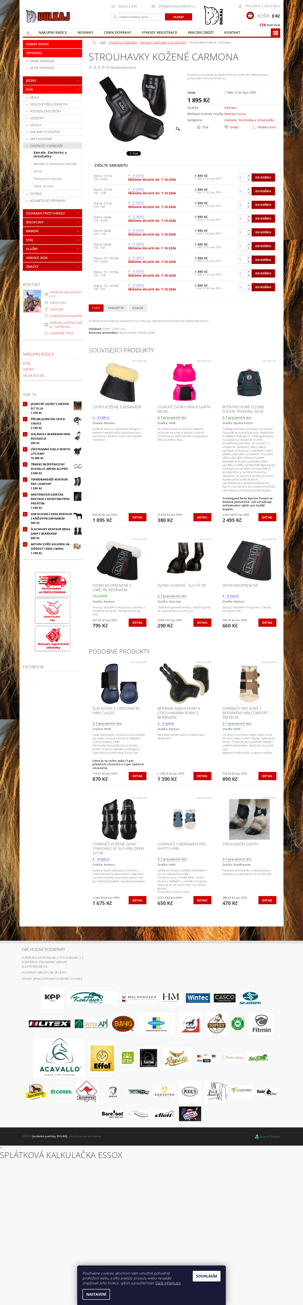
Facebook (57, 309)
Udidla (35, 125)
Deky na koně (41, 139)
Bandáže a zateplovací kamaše (55, 164)
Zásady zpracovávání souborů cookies (52, 979)
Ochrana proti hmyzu (45, 213)
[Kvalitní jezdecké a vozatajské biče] (238, 1023)
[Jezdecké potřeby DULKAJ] (48, 16)
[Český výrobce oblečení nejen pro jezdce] (49, 1023)
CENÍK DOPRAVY (117, 32)
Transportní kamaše (47, 179)
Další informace (168, 1283)
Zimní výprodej (42, 61)
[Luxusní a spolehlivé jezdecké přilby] (225, 998)
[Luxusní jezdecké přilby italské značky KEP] (52, 998)
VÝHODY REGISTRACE (159, 32)
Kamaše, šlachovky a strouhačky (50, 154)
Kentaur (230, 107)
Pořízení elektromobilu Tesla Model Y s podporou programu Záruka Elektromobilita (52, 962)
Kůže (27, 363)
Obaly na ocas (43, 186)
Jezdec (31, 80)
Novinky (85, 32)
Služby (32, 249)
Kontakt (232, 32)
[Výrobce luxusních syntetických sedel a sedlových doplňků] (198, 998)
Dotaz (234, 127)
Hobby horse (37, 44)
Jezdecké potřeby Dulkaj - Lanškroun (66, 324)
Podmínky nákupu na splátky (44, 972)
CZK (263, 25)
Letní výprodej (42, 68)
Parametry (116, 308)
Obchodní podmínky (43, 949)
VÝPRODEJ (34, 53)
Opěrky (28, 369)
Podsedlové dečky (45, 111)
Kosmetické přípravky (47, 200)
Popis (96, 308)
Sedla (34, 97)
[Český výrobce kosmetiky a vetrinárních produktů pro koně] (217, 1023)
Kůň (29, 89)
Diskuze (138, 308)
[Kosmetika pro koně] (190, 1023)
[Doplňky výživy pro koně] (127, 1057)
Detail (137, 517)
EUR (270, 25)
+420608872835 (62, 333)
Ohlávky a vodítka (45, 132)
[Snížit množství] (249, 179)
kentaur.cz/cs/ (235, 114)
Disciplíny (34, 222)
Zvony (37, 171)
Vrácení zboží (201, 32)
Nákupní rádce (53, 32)
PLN (277, 25)
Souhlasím (206, 1276)
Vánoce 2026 (37, 258)
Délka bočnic (34, 375)
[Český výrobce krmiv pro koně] (261, 1023)
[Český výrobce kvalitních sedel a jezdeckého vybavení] (92, 998)
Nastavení (96, 1294)
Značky (32, 266)
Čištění (35, 194)
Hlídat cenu (267, 127)
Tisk (205, 127)
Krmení (32, 231)
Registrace (272, 6)
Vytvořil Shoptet (270, 1136)
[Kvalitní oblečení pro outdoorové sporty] (250, 998)
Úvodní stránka (28, 32)
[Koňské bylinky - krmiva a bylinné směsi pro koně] (139, 1114)
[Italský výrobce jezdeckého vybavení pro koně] (59, 1057)
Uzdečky (37, 118)
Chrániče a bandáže (46, 146)
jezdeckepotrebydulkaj (66, 316)
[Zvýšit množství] (249, 175)
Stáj (29, 240)
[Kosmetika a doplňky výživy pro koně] (156, 1023)
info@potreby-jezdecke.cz (65, 294)
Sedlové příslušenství (48, 104)
